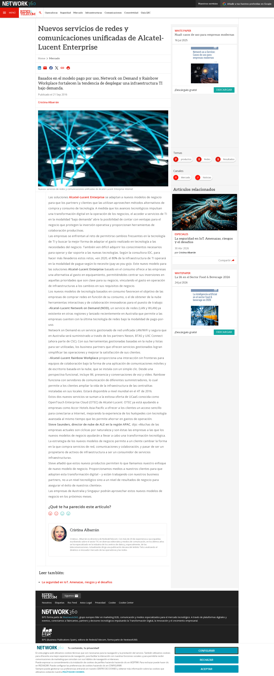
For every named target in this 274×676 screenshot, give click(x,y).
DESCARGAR (224, 89)
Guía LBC (145, 12)
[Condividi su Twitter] (56, 68)
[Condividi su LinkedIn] (39, 68)
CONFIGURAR (207, 650)
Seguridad (65, 12)
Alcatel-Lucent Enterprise (86, 197)
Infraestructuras (93, 12)
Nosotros (47, 602)
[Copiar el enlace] (62, 68)
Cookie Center (126, 602)
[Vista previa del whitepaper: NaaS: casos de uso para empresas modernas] (204, 65)
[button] (9, 13)
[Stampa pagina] (68, 68)
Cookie (112, 602)
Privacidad (100, 602)
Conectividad (131, 12)
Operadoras (51, 12)
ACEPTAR (206, 669)
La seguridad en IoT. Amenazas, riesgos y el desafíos (77, 582)
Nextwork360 (70, 617)
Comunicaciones (113, 12)
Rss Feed (72, 602)
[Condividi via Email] (45, 68)
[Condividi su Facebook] (50, 68)
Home (41, 58)
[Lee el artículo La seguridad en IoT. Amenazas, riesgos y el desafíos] (204, 229)
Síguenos (70, 595)
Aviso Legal (86, 602)
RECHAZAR (206, 660)
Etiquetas (59, 602)
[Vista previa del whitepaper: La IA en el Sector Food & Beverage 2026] (204, 307)
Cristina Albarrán (48, 102)
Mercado (78, 12)
